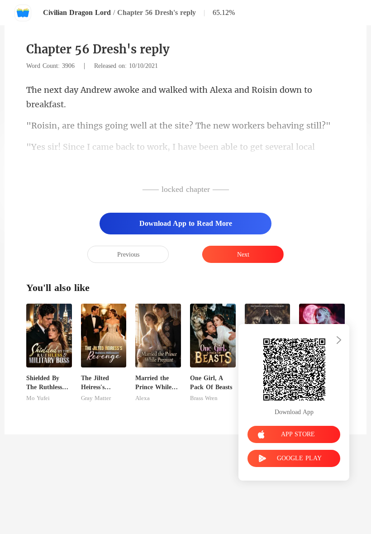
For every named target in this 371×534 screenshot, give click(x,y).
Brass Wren (204, 398)
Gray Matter (96, 398)
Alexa (142, 398)
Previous (128, 254)
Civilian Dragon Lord (77, 12)
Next (243, 254)
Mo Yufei (38, 398)
